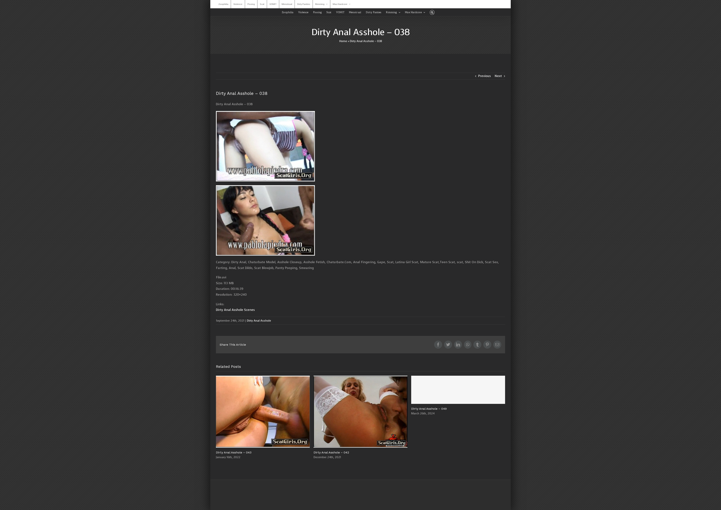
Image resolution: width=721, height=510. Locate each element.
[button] (432, 12)
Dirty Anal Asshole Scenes (235, 310)
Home (343, 41)
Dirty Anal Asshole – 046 (458, 412)
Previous (484, 76)
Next (498, 76)
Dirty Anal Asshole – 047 (360, 412)
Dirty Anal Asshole (259, 321)
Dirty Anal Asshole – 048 (263, 412)
